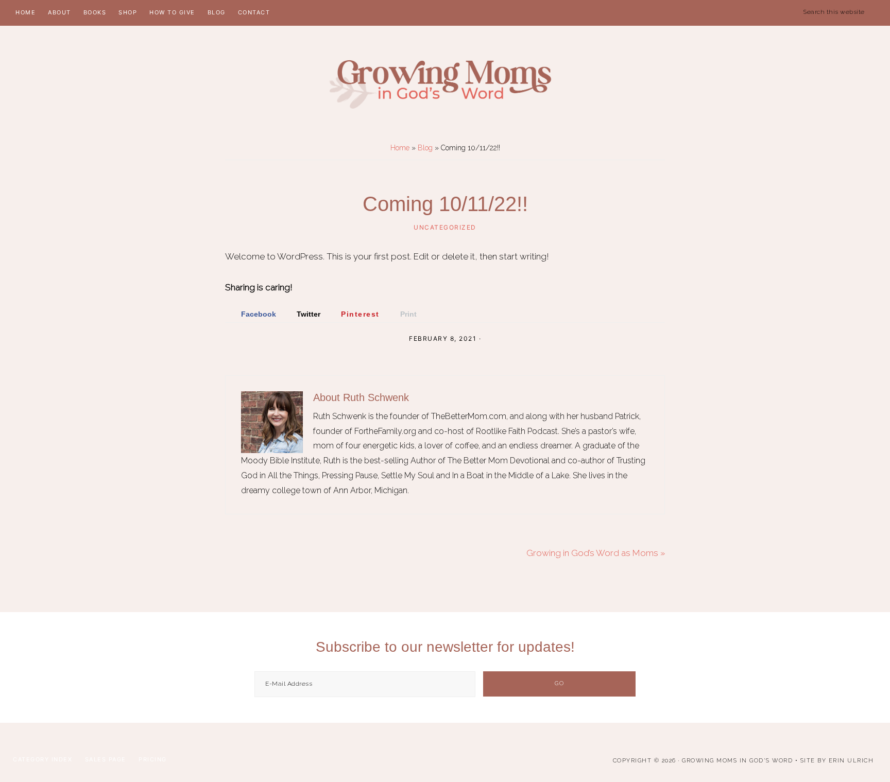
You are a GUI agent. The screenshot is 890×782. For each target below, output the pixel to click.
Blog (425, 148)
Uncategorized (445, 227)
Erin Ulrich (851, 760)
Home (399, 148)
